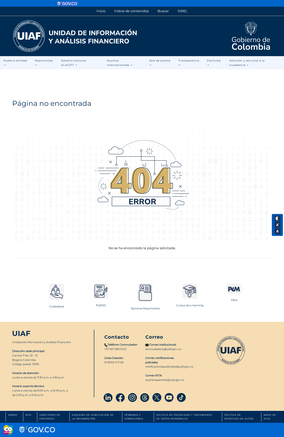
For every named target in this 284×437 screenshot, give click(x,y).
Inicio (101, 11)
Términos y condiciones (133, 416)
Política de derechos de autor (238, 416)
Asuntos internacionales (118, 63)
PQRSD (101, 305)
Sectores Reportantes (145, 308)
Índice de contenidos (131, 11)
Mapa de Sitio (270, 416)
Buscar (163, 11)
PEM (234, 300)
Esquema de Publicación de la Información (93, 416)
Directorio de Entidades (49, 416)
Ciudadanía (56, 306)
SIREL (182, 11)
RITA (28, 414)
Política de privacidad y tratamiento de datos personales (184, 416)
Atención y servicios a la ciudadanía (247, 63)
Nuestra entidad (15, 60)
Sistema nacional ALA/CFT (73, 63)
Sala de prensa (159, 60)
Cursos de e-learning (189, 305)
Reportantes (44, 60)
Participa (214, 60)
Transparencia (188, 60)
